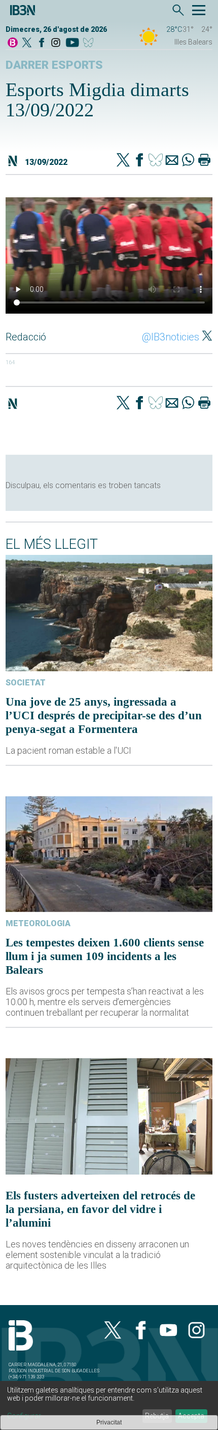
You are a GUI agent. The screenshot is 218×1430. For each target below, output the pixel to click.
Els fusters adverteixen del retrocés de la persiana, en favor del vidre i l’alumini (100, 1209)
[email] (172, 161)
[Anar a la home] (13, 43)
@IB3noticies (170, 337)
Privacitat (109, 1422)
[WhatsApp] (188, 161)
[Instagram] (56, 43)
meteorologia (38, 923)
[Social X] (27, 43)
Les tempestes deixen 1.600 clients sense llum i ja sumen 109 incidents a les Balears (105, 956)
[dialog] (109, 1405)
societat (26, 682)
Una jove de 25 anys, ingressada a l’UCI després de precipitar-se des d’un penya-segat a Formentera (104, 715)
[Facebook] (42, 43)
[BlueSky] (90, 43)
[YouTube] (72, 43)
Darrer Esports (54, 65)
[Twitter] (123, 161)
